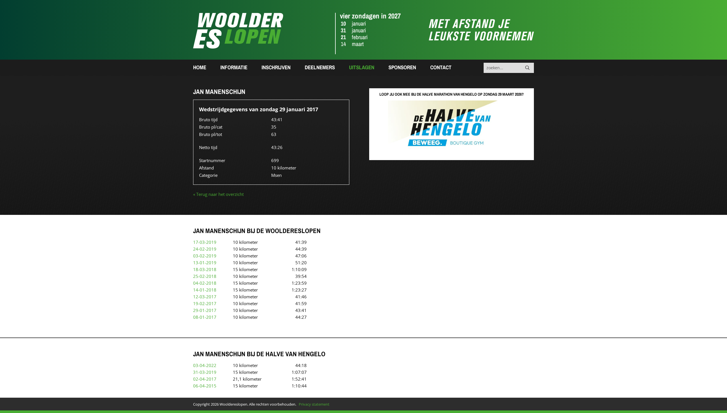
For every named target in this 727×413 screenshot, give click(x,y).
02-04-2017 (204, 379)
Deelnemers (320, 67)
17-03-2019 (204, 242)
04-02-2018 (204, 283)
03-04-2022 (204, 365)
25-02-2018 (204, 276)
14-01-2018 (204, 290)
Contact (441, 67)
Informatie (233, 67)
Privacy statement (314, 404)
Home (199, 67)
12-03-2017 (204, 296)
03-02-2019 (204, 256)
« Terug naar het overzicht (218, 194)
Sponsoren (402, 67)
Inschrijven (276, 67)
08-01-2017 (204, 317)
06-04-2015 (204, 386)
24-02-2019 (204, 249)
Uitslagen (361, 67)
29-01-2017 (204, 310)
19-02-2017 (204, 303)
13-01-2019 (204, 262)
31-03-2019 (204, 372)
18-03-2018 (204, 269)
